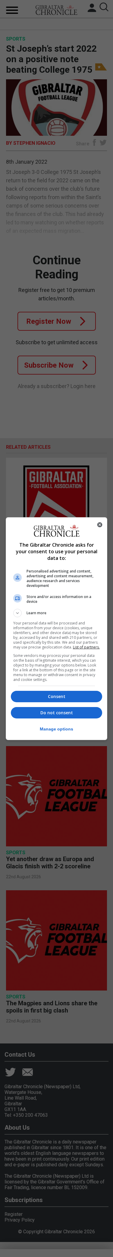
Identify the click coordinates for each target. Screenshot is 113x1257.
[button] (56, 613)
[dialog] (57, 628)
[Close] (100, 525)
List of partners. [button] (86, 647)
